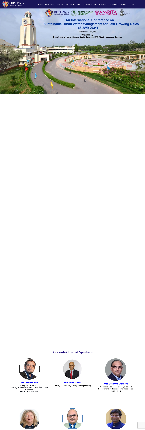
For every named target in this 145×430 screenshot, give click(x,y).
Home (40, 4)
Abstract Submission (72, 4)
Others (123, 4)
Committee (49, 4)
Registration (113, 4)
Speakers (59, 4)
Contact (131, 4)
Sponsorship (87, 4)
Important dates (100, 4)
